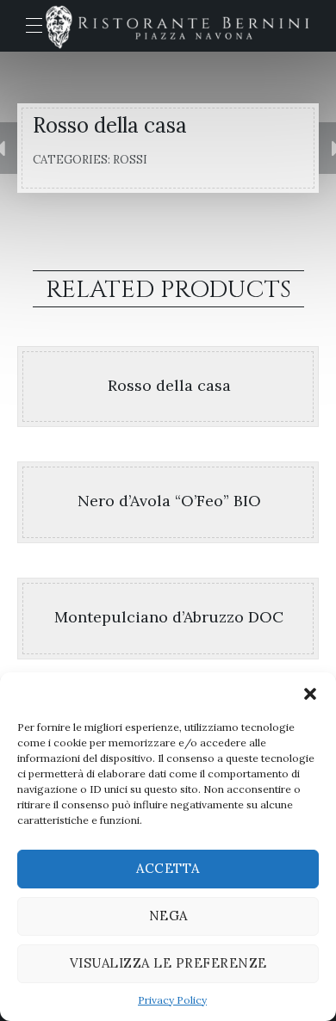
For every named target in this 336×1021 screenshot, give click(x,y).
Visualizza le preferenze (168, 963)
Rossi (130, 159)
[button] (310, 693)
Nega (168, 915)
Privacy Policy (172, 999)
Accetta (168, 868)
